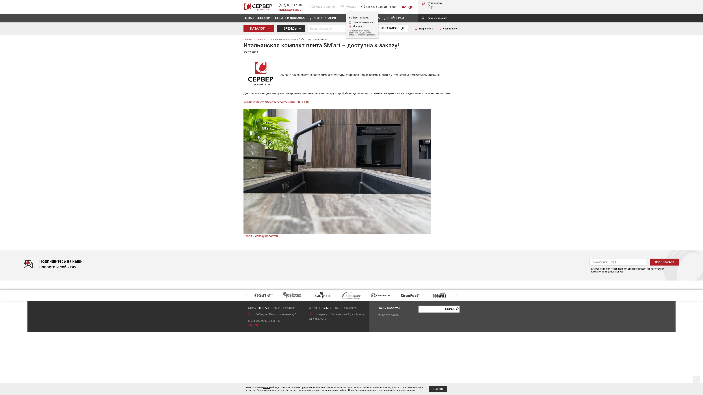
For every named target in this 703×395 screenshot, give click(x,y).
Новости (263, 18)
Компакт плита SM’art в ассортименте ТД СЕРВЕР (277, 102)
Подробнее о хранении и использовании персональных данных (381, 390)
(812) (320, 308)
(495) (259, 308)
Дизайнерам (394, 18)
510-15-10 (290, 5)
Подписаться (664, 262)
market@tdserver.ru (290, 9)
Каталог (257, 28)
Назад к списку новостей (260, 236)
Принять (438, 389)
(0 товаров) (435, 5)
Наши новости (389, 308)
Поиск (450, 309)
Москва (357, 26)
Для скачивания (323, 18)
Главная (247, 39)
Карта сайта (390, 315)
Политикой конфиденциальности (606, 271)
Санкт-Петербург (363, 22)
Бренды (291, 28)
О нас (249, 18)
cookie (266, 387)
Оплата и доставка (290, 18)
